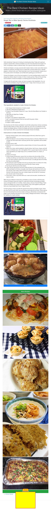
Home (5, 18)
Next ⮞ (25, 285)
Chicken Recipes (10, 18)
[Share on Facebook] (8, 25)
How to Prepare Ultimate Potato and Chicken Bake (25, 472)
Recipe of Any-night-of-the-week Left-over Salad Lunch (25, 234)
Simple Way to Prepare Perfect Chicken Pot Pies (25, 342)
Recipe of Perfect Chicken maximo (25, 309)
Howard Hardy (8, 22)
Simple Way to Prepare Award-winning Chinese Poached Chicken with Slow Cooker (25, 374)
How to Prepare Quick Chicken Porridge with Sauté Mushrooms (25, 407)
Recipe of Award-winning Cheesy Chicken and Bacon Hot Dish (25, 268)
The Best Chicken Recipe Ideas (26, 1)
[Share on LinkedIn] (12, 25)
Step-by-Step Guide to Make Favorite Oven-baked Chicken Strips (25, 440)
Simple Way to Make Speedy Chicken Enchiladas (22, 18)
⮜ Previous (25, 251)
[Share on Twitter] (5, 25)
